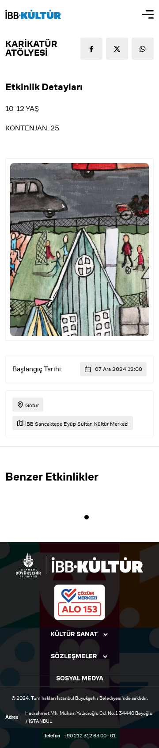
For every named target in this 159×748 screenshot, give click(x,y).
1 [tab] (86, 517)
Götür (31, 405)
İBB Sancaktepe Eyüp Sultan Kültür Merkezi (76, 424)
